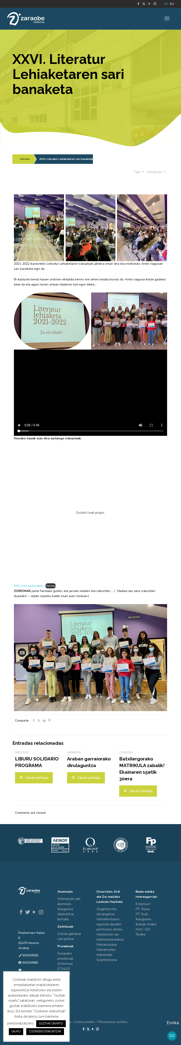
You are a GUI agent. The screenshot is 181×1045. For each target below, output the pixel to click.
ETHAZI (63, 968)
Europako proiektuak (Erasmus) (65, 958)
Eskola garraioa (69, 933)
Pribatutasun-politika (112, 1022)
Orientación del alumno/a (68, 901)
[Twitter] (27, 912)
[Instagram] (40, 912)
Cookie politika (84, 1022)
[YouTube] (34, 912)
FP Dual (142, 914)
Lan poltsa (65, 938)
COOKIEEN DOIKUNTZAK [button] (45, 1032)
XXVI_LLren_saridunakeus (28, 586)
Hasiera (25, 159)
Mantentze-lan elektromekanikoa (110, 937)
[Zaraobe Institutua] (25, 19)
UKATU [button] (16, 1032)
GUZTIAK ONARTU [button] (51, 1024)
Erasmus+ (143, 903)
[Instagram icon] (154, 4)
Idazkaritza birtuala (65, 917)
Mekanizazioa (106, 944)
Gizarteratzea (106, 959)
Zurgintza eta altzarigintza (106, 912)
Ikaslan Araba (146, 924)
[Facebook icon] (138, 4)
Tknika (140, 934)
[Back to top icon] (159, 1036)
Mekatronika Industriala (105, 952)
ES (166, 4)
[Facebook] (21, 912)
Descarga (50, 586)
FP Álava (143, 909)
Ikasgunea (65, 909)
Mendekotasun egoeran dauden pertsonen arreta (109, 924)
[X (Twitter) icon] (143, 4)
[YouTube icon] (149, 4)
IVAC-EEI (143, 929)
